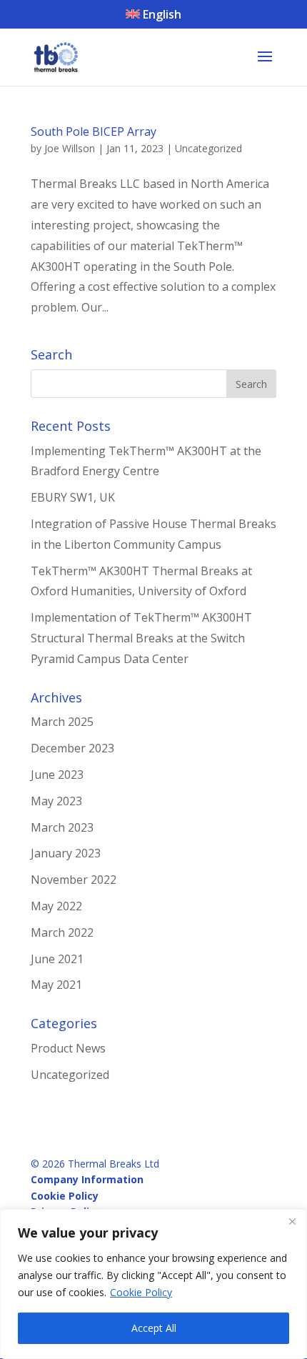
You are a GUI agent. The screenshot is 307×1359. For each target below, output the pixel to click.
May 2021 (56, 984)
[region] (153, 1284)
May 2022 (56, 906)
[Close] (292, 1221)
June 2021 (57, 959)
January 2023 (66, 853)
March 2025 (62, 722)
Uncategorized (208, 148)
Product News (68, 1048)
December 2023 (72, 748)
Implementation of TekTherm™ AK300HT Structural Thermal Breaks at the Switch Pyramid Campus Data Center (141, 638)
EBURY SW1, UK (73, 497)
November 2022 (73, 879)
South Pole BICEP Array (93, 131)
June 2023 (57, 774)
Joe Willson (69, 148)
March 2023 (62, 827)
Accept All (153, 1328)
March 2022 (62, 932)
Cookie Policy (141, 1292)
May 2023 (56, 801)
